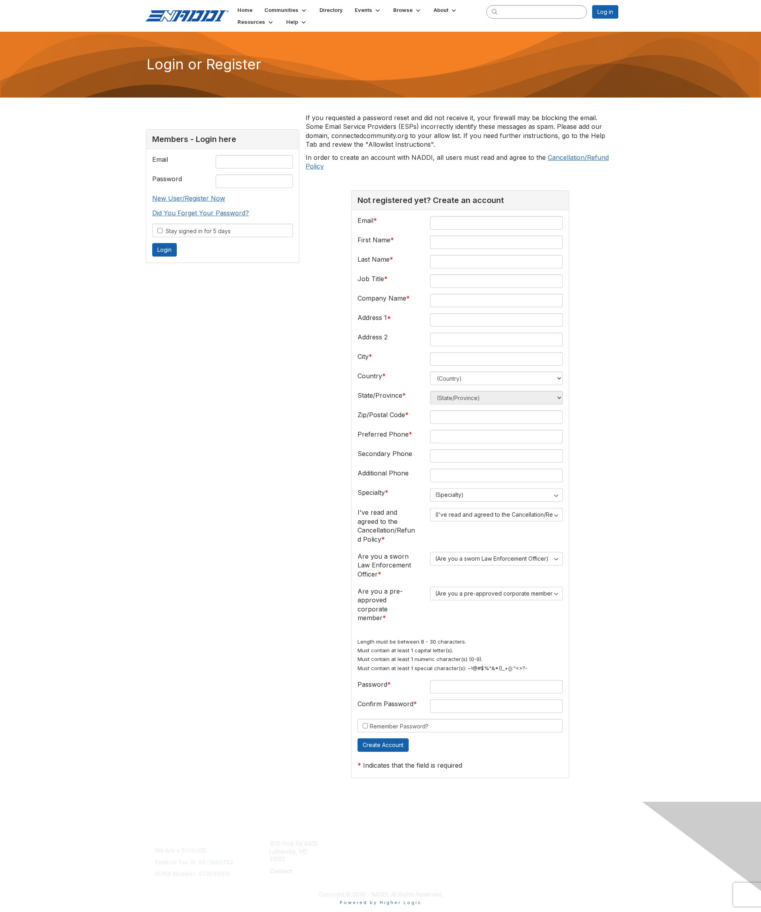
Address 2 (373, 337)
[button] (286, 10)
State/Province (380, 395)
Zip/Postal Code (381, 415)
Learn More (399, 851)
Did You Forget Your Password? (200, 213)
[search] (494, 11)
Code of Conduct (521, 859)
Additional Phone (383, 473)
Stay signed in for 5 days (197, 231)
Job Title (371, 279)
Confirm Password (385, 704)
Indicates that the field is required (412, 765)
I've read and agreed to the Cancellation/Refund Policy (386, 525)
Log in (605, 11)
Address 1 (372, 318)
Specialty (371, 492)
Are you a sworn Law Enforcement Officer (384, 565)
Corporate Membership (414, 843)
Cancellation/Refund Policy (533, 851)
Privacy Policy (516, 875)
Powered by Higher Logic (381, 902)
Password (167, 179)
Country (370, 376)
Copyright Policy (519, 867)
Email (160, 159)
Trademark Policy (521, 882)
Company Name (382, 298)
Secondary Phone (385, 454)
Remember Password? (399, 726)
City (363, 356)
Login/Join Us (401, 859)
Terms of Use (515, 843)
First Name (374, 240)
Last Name (374, 259)
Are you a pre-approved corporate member (380, 604)
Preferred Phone (383, 434)
